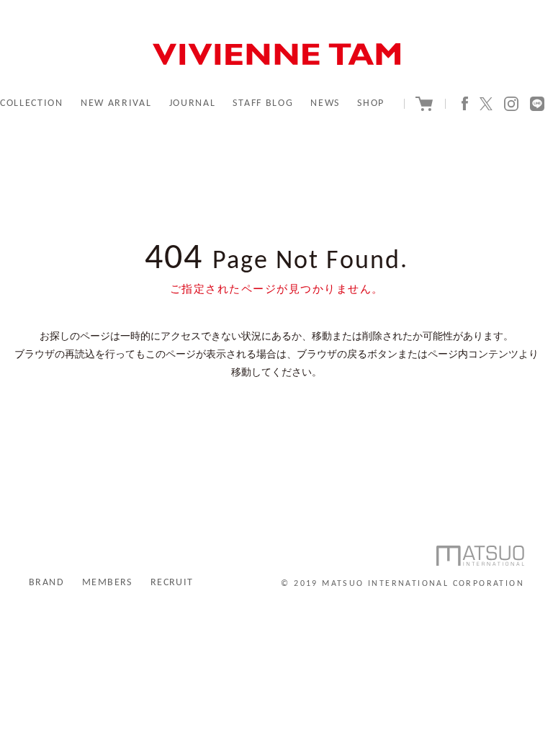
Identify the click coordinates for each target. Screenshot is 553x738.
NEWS (325, 103)
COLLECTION (31, 103)
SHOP (371, 103)
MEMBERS (107, 582)
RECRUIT (172, 582)
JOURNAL (192, 103)
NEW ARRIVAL (116, 103)
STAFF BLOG (263, 103)
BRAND (46, 582)
